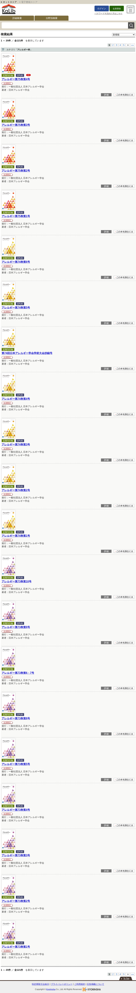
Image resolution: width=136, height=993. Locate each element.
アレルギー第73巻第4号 (16, 809)
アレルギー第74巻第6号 (16, 261)
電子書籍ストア (29, 2)
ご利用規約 (79, 984)
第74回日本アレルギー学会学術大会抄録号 (27, 352)
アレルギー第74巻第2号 (16, 490)
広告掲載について (95, 984)
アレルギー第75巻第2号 (16, 170)
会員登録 (117, 8)
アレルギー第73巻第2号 (16, 900)
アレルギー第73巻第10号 (17, 581)
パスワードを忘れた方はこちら (108, 13)
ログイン (101, 8)
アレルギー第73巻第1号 (16, 946)
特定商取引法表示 (40, 984)
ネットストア (10, 2)
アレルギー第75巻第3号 (16, 124)
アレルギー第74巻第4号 (16, 398)
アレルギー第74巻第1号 (16, 535)
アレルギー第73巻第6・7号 (18, 672)
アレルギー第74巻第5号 (16, 307)
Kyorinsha (50, 989)
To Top (126, 978)
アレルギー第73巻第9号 (16, 627)
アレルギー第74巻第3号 (16, 444)
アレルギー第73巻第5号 (16, 763)
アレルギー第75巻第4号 (16, 79)
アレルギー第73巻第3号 (16, 855)
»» (132, 45)
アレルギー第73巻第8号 (16, 718)
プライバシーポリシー (61, 984)
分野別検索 (51, 18)
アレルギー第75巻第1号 (16, 216)
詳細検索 (17, 18)
